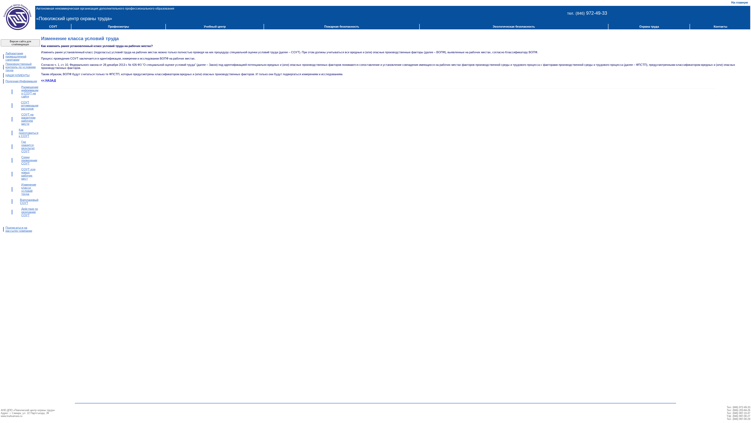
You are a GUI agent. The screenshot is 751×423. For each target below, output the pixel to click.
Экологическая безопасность (514, 26)
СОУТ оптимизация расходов (29, 105)
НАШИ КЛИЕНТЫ (17, 75)
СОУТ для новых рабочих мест (28, 174)
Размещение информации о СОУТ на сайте (29, 92)
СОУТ (53, 26)
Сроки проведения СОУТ (29, 160)
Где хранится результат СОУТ (28, 146)
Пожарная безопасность (341, 26)
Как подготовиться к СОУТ (28, 133)
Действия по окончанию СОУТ (29, 212)
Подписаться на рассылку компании (18, 229)
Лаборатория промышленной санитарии (15, 56)
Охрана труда (649, 26)
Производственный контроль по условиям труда (20, 67)
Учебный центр (215, 26)
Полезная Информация (21, 81)
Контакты (720, 26)
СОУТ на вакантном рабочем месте (28, 119)
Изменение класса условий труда (28, 189)
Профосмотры (118, 26)
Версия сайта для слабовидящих (20, 43)
